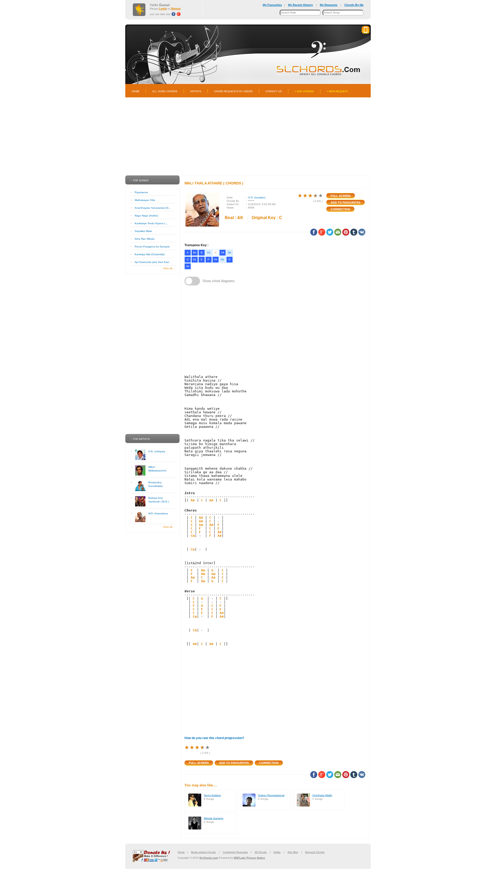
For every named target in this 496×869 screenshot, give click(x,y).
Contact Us (273, 91)
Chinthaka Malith (322, 795)
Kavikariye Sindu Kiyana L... (151, 223)
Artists (195, 91)
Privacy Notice (255, 857)
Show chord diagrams (219, 281)
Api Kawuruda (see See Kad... (153, 262)
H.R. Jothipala (156, 451)
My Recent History (300, 4)
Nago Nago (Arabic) (146, 215)
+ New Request (337, 91)
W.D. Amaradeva (158, 513)
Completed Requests (235, 852)
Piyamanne (141, 192)
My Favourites (272, 4)
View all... (168, 268)
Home (136, 91)
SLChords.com (208, 857)
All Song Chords (164, 91)
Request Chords (314, 852)
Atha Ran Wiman (145, 238)
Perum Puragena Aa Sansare (152, 246)
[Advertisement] (248, 136)
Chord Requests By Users (233, 91)
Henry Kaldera (212, 795)
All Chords (260, 852)
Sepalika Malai (143, 231)
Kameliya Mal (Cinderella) (150, 254)
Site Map (293, 852)
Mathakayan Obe (145, 200)
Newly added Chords (203, 852)
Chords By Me (353, 4)
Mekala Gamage (213, 818)
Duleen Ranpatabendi (271, 795)
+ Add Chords (304, 91)
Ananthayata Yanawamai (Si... (153, 207)
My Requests (328, 4)
